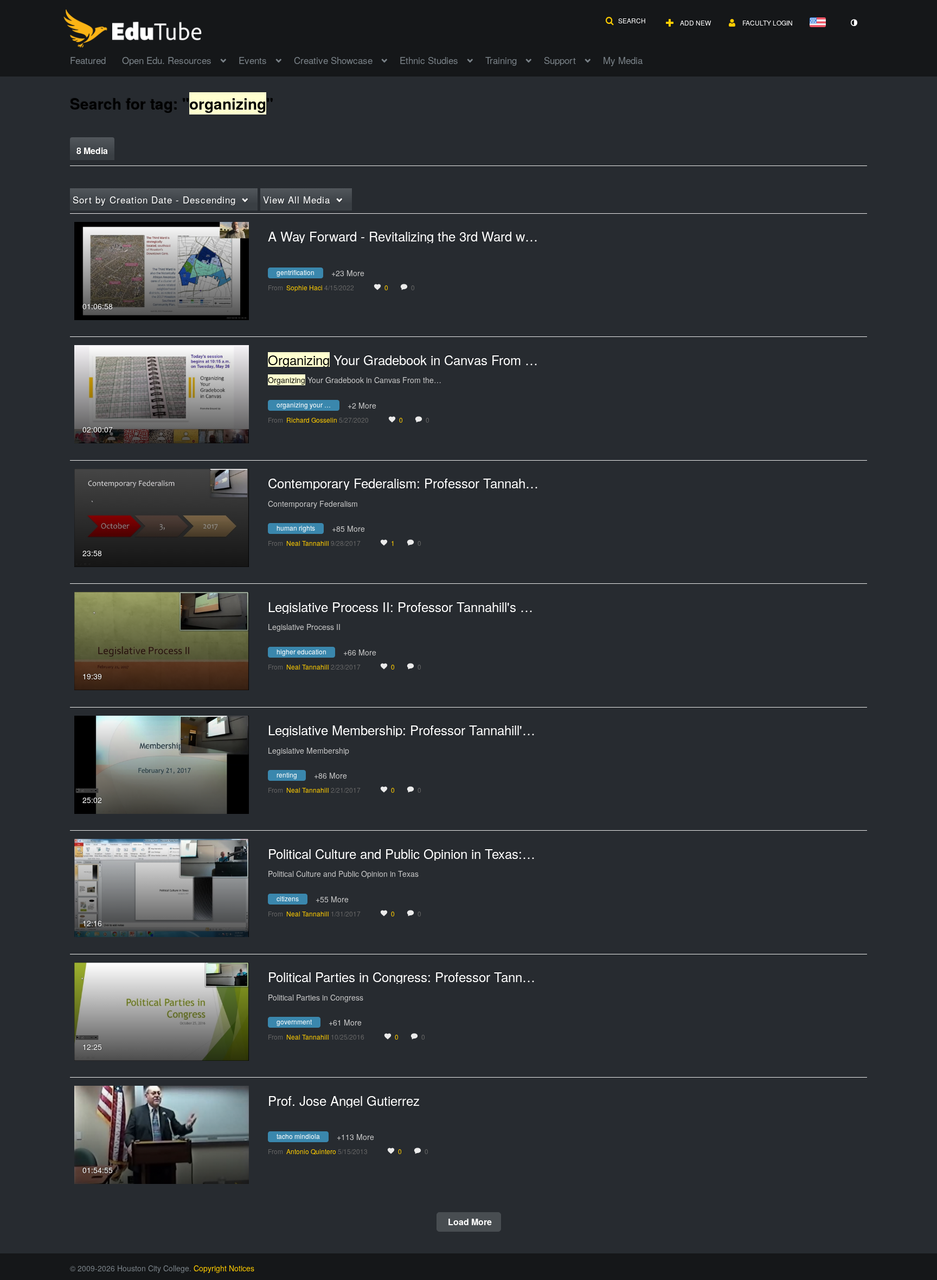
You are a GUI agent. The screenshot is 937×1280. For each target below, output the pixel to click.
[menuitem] (96, 59)
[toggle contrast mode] (853, 23)
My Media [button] (623, 60)
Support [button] (560, 60)
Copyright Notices (224, 1268)
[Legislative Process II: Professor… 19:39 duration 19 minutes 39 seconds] (161, 639)
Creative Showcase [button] (333, 60)
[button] (625, 20)
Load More (469, 1221)
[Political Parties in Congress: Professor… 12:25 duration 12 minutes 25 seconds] (161, 1010)
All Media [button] (296, 199)
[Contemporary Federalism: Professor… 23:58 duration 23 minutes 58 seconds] (161, 516)
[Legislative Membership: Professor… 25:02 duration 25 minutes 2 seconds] (161, 763)
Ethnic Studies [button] (429, 60)
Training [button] (501, 60)
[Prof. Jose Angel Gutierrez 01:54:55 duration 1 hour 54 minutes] (161, 1133)
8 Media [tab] (92, 150)
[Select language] (820, 23)
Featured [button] (88, 60)
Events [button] (253, 60)
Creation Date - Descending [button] (154, 199)
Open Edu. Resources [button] (166, 60)
